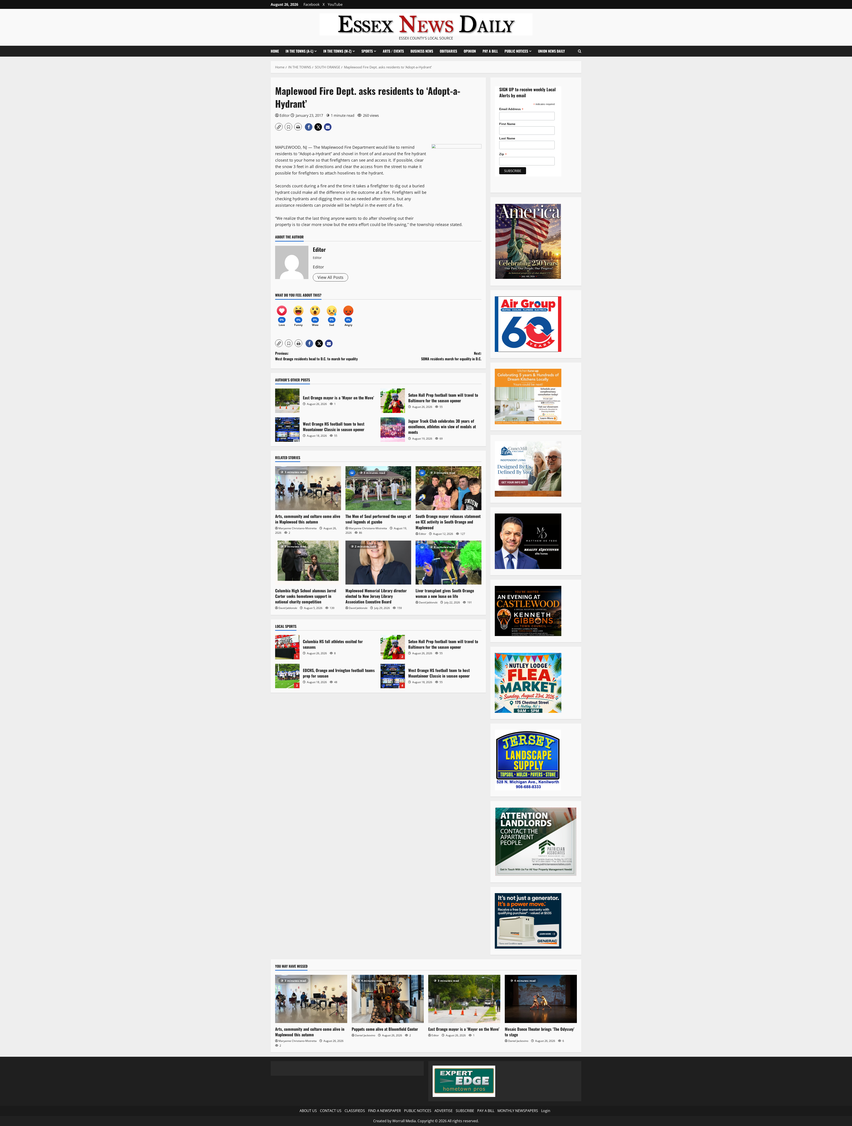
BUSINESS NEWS (421, 51)
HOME (275, 51)
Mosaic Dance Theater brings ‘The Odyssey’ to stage (539, 1031)
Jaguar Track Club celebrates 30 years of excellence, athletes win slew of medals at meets (393, 429)
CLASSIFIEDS (355, 1110)
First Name (507, 124)
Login (545, 1110)
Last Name (507, 138)
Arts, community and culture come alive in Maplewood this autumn (307, 519)
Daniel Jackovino (365, 1035)
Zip (503, 154)
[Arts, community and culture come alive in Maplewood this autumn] (308, 488)
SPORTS (367, 51)
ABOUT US (308, 1110)
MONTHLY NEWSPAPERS (517, 1110)
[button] (579, 51)
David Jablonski (287, 608)
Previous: (316, 356)
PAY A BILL (490, 51)
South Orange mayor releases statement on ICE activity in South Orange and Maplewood (448, 521)
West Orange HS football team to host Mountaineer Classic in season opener (287, 429)
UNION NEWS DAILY (551, 51)
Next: (451, 356)
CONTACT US (330, 1110)
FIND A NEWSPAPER (384, 1110)
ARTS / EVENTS (393, 51)
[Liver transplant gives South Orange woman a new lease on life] (448, 563)
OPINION (470, 51)
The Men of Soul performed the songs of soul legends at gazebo (378, 519)
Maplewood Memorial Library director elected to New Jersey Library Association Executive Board (376, 596)
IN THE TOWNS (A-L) (299, 51)
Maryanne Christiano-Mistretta (297, 528)
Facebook (312, 4)
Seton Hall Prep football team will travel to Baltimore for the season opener (393, 401)
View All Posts (330, 277)
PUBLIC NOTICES (417, 1110)
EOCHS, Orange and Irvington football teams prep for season (287, 676)
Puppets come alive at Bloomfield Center (385, 1029)
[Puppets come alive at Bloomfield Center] (388, 999)
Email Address (511, 109)
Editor (285, 115)
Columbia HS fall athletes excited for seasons (287, 647)
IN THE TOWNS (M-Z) (337, 51)
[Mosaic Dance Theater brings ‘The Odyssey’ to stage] (541, 999)
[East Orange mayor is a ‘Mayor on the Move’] (464, 999)
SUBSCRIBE (465, 1110)
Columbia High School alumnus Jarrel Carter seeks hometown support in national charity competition (305, 596)
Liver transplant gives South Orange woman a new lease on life (445, 593)
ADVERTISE (443, 1110)
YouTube (335, 4)
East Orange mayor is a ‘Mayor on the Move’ (287, 401)
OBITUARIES (448, 51)
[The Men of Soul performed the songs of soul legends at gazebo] (378, 488)
